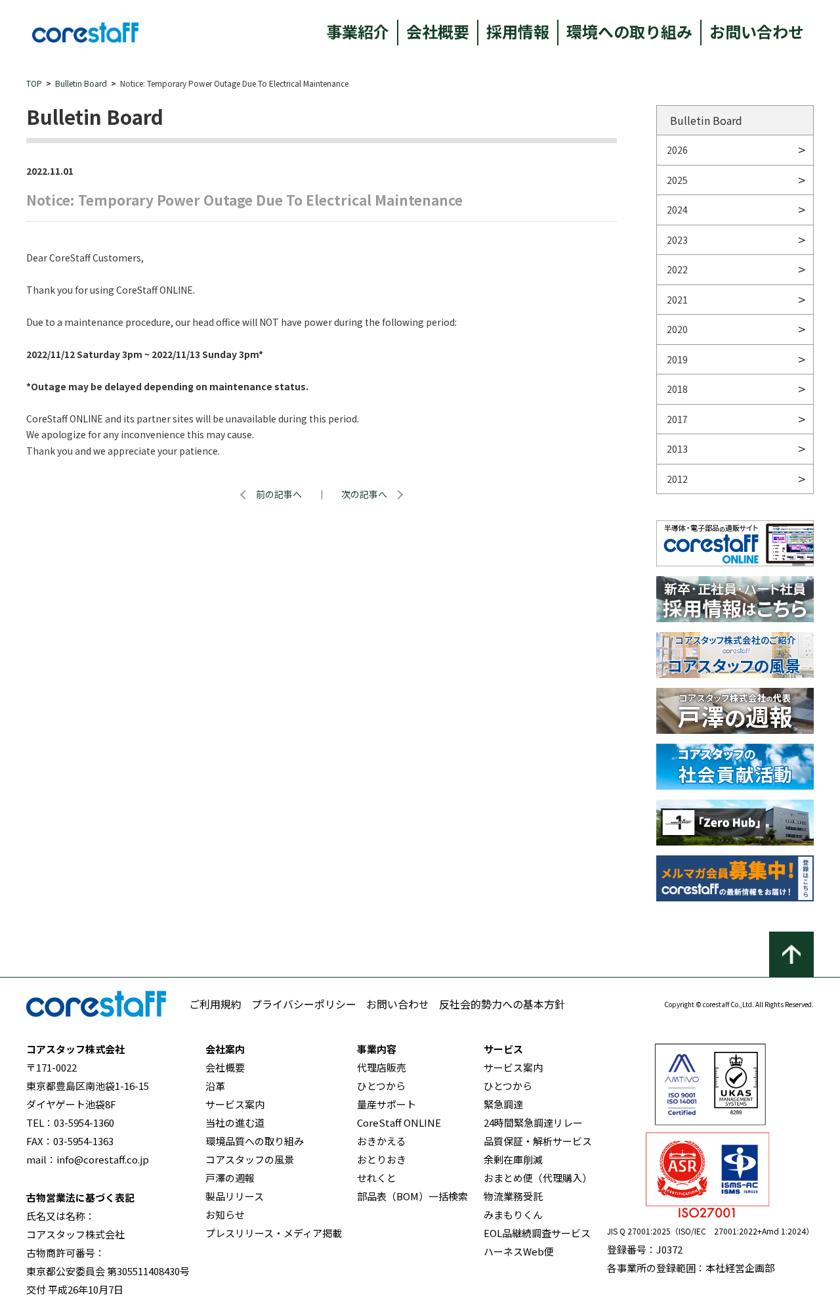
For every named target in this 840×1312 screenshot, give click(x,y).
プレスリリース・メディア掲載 (273, 1233)
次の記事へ (364, 494)
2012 (677, 479)
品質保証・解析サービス (538, 1141)
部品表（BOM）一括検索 (412, 1196)
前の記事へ (279, 494)
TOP (34, 83)
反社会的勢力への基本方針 (502, 1004)
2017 (677, 419)
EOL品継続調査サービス (537, 1233)
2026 (677, 149)
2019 (677, 359)
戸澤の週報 (230, 1178)
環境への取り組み (629, 31)
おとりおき (381, 1159)
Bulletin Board (81, 83)
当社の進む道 (234, 1122)
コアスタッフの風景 (249, 1159)
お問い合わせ (756, 31)
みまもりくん (513, 1214)
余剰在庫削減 (513, 1159)
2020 (677, 329)
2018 (677, 389)
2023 (677, 239)
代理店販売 (381, 1067)
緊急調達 (503, 1104)
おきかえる (381, 1141)
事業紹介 (357, 31)
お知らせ (225, 1214)
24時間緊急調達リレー (533, 1122)
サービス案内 (234, 1104)
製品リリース (234, 1196)
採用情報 (517, 31)
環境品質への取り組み (254, 1141)
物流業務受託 (513, 1196)
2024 (677, 209)
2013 (677, 448)
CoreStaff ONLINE (399, 1122)
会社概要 (437, 31)
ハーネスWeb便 (519, 1251)
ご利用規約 (215, 1004)
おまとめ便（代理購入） (538, 1178)
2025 (677, 180)
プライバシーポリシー (303, 1004)
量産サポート (386, 1104)
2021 (677, 299)
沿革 (215, 1086)
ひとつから (381, 1086)
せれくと (376, 1178)
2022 (677, 269)
